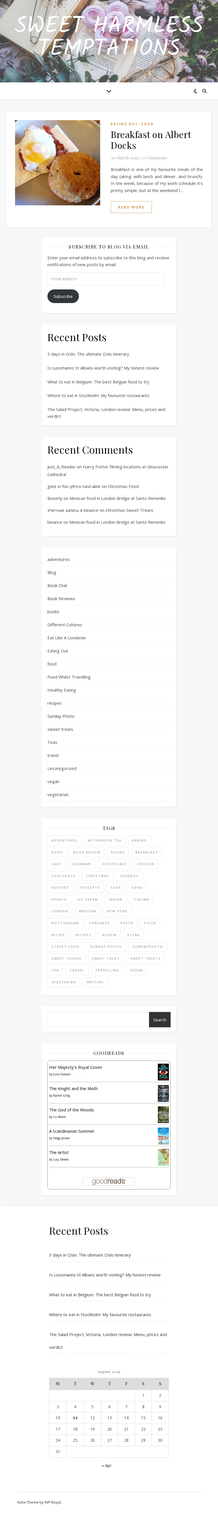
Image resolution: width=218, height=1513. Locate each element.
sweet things (66, 958)
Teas (52, 742)
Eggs (116, 887)
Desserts (90, 887)
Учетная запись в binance (72, 510)
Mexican (88, 911)
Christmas (97, 876)
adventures (58, 559)
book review (86, 852)
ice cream (87, 899)
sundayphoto (148, 946)
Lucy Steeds (60, 1159)
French (59, 899)
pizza (150, 923)
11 (75, 1418)
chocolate (63, 876)
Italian (141, 899)
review (109, 935)
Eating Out (124, 124)
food (147, 124)
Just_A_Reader (61, 466)
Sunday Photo (60, 716)
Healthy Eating (61, 690)
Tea (55, 970)
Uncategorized (61, 768)
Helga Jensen (61, 1138)
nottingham (65, 923)
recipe (58, 935)
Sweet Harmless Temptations (109, 37)
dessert (60, 887)
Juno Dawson (62, 1074)
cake (56, 864)
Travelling (107, 970)
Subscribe (63, 296)
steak (133, 935)
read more (131, 207)
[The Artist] (163, 1157)
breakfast (146, 852)
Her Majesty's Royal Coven (75, 1067)
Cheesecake (114, 864)
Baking (139, 840)
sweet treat (106, 958)
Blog (51, 572)
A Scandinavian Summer (72, 1131)
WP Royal (53, 1502)
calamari (82, 864)
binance (54, 522)
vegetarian (57, 794)
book (57, 852)
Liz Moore (59, 1117)
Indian (116, 899)
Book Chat (57, 585)
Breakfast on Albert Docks (151, 139)
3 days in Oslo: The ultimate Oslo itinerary (88, 354)
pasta (126, 923)
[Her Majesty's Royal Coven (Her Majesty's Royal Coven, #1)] (163, 1072)
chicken (145, 864)
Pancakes (99, 923)
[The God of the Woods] (163, 1114)
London (59, 911)
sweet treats (60, 729)
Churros (129, 876)
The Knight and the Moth (73, 1088)
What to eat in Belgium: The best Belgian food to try (98, 382)
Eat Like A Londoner (66, 637)
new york (117, 911)
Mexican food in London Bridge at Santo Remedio (118, 498)
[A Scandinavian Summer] (163, 1136)
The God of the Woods (71, 1110)
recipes (54, 703)
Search (159, 1019)
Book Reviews (61, 598)
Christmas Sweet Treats (129, 510)
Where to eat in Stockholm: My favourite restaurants (98, 395)
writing (95, 982)
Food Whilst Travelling (69, 677)
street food (65, 946)
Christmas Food (123, 486)
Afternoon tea (104, 840)
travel (53, 755)
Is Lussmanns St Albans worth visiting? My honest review (103, 368)
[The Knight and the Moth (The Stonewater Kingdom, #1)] (163, 1093)
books (53, 611)
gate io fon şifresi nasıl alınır (74, 486)
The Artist (59, 1152)
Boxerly (54, 498)
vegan (53, 781)
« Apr (107, 1465)
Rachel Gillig (61, 1095)
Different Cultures (64, 624)
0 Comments (154, 157)
